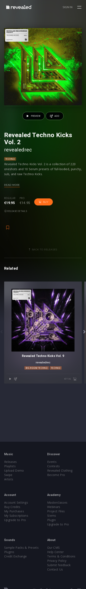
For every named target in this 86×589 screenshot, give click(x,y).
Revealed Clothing (59, 470)
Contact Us (55, 569)
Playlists (10, 466)
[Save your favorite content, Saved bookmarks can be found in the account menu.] (7, 225)
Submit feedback (59, 565)
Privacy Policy (56, 561)
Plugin (51, 520)
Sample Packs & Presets (21, 548)
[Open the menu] (79, 7)
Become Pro (56, 475)
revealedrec (18, 150)
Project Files (56, 511)
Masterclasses (57, 502)
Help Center (55, 552)
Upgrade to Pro (15, 520)
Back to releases (44, 249)
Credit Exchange (15, 556)
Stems (51, 516)
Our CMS (53, 548)
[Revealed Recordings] (19, 7)
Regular (9, 198)
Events (52, 462)
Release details (17, 211)
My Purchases (14, 511)
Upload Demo (14, 470)
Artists (8, 479)
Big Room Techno (37, 367)
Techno (10, 158)
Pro (22, 198)
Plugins (9, 552)
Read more (12, 184)
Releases (10, 462)
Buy (45, 201)
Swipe (8, 475)
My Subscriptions (16, 516)
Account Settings (16, 502)
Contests (53, 466)
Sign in (67, 7)
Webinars (53, 507)
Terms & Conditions (61, 556)
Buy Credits (12, 507)
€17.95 (68, 379)
